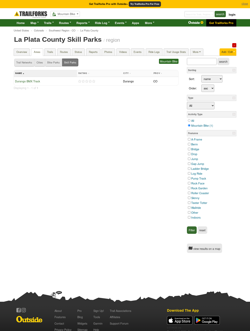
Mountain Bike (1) (202, 125)
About (58, 311)
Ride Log (101, 23)
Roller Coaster (200, 193)
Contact (59, 323)
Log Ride (196, 173)
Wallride (196, 208)
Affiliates (115, 317)
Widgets (82, 323)
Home (21, 23)
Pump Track (198, 178)
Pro (79, 311)
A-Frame (196, 139)
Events (119, 23)
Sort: (192, 79)
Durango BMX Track (27, 81)
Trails (47, 23)
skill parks (70, 62)
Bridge (195, 149)
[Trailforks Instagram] (23, 310)
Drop (194, 154)
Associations (120, 311)
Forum (119, 323)
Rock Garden (199, 188)
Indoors (196, 217)
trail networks (24, 62)
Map (33, 23)
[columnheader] (45, 73)
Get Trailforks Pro (221, 23)
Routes (64, 23)
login (232, 14)
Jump (194, 159)
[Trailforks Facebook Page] (18, 310)
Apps (135, 23)
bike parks (53, 62)
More (148, 23)
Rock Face (197, 183)
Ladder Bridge (200, 169)
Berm (194, 144)
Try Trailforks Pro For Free (144, 4)
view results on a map (206, 249)
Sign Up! (98, 311)
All (192, 121)
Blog (80, 317)
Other (194, 212)
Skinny (195, 198)
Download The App (183, 310)
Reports (81, 23)
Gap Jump (197, 164)
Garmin (98, 323)
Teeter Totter (199, 203)
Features (60, 317)
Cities (40, 62)
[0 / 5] (86, 81)
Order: (193, 88)
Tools (96, 317)
